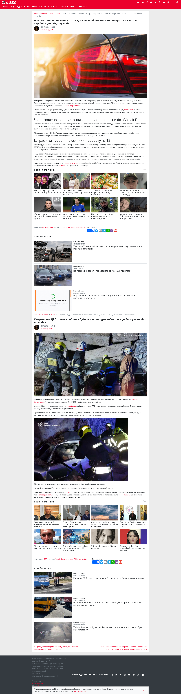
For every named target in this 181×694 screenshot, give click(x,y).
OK (143, 690)
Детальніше (79, 691)
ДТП (41, 7)
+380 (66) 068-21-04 (40, 683)
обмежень (62, 165)
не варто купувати (72, 163)
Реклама (83, 7)
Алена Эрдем (46, 328)
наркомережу (124, 495)
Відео (19, 7)
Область (55, 7)
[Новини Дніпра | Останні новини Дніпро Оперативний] (9, 2)
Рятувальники (67, 559)
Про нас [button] (92, 675)
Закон (78, 227)
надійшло (72, 406)
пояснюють (129, 110)
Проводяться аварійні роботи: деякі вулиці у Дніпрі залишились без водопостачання (56, 648)
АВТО (46, 7)
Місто (5, 7)
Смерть (87, 559)
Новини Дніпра (40, 13)
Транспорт (70, 227)
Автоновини (55, 13)
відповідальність (45, 495)
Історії (27, 7)
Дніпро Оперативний (71, 105)
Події (12, 7)
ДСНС (76, 559)
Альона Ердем (47, 29)
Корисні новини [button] (68, 7)
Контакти (104, 675)
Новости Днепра (41, 315)
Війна (34, 7)
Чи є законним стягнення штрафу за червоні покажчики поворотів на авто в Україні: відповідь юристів (124, 648)
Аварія (57, 559)
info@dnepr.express (43, 686)
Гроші (62, 227)
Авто (83, 227)
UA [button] (137, 2)
